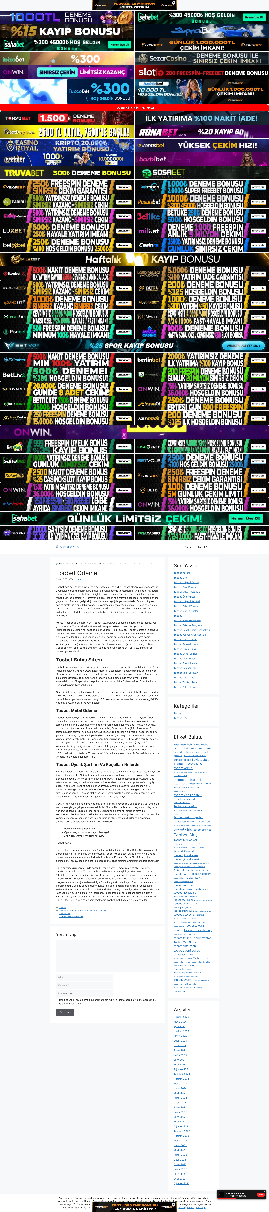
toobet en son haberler (182, 825)
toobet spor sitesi (199, 922)
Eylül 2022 (179, 1178)
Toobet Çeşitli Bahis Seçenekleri (192, 630)
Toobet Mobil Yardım (185, 677)
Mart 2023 (180, 1150)
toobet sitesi (198, 915)
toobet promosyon (184, 910)
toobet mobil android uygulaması (185, 896)
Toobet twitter (201, 938)
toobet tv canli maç (198, 930)
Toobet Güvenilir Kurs (186, 644)
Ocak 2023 (180, 1159)
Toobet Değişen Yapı (185, 668)
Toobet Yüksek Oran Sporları (190, 634)
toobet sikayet (99, 910)
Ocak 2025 (180, 1045)
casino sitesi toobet (200, 748)
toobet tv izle (182, 938)
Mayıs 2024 (180, 1083)
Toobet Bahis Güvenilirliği (188, 620)
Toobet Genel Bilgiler (185, 653)
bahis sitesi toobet (198, 744)
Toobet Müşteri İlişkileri (187, 601)
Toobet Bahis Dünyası (186, 606)
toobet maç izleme (185, 892)
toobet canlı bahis (182, 802)
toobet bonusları (179, 791)
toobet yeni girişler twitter (201, 962)
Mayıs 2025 (180, 1036)
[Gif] (134, 259)
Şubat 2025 (180, 1040)
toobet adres (194, 763)
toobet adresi (183, 768)
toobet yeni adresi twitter (183, 958)
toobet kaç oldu (183, 885)
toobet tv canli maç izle (184, 934)
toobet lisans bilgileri (183, 889)
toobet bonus (194, 787)
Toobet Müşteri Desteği (187, 582)
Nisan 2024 (180, 1088)
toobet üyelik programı (201, 980)
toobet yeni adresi (183, 954)
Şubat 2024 (180, 1097)
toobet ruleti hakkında (203, 911)
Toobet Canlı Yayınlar (186, 672)
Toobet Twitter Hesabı (186, 682)
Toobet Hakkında (181, 870)
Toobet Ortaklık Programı (188, 625)
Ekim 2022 (179, 1174)
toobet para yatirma (186, 903)
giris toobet (178, 756)
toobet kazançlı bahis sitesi (183, 882)
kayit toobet (200, 759)
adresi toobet (180, 744)
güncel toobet (182, 759)
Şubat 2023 (180, 1155)
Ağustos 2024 (182, 1069)
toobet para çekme (182, 907)
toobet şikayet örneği (181, 987)
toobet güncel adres (186, 855)
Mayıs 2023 (180, 1140)
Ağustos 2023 (182, 1126)
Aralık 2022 (180, 1164)
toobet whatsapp (185, 946)
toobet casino (199, 810)
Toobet (188, 547)
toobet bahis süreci (180, 784)
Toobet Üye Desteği (185, 658)
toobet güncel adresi (186, 859)
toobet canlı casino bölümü (183, 810)
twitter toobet (196, 987)
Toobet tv (178, 930)
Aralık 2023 (180, 1107)
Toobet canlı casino (185, 806)
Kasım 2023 (180, 1112)
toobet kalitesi (179, 878)
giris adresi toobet (183, 752)
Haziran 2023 (181, 1135)
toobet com (204, 821)
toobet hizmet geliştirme (199, 870)
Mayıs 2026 (180, 1021)
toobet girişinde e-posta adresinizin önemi (189, 847)
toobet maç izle (201, 889)
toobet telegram (195, 925)
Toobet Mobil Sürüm (185, 639)
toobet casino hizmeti (181, 814)
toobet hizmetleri (181, 874)
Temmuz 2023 (182, 1131)
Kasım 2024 (180, 1055)
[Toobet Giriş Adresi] (68, 547)
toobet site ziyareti (180, 918)
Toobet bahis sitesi (68, 910)
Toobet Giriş (204, 547)
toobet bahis (180, 775)
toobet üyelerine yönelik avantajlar (186, 976)
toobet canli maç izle (185, 799)
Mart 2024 (180, 1093)
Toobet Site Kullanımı (185, 663)
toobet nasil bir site (184, 899)
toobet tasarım (179, 926)
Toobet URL (64, 913)
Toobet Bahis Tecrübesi (187, 592)
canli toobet (181, 748)
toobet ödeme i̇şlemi (183, 969)
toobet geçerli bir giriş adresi (201, 825)
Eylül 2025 (179, 1026)
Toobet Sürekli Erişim (185, 649)
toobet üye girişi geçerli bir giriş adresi (188, 973)
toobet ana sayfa (201, 772)
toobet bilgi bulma (180, 788)
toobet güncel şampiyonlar (199, 863)
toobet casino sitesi (184, 821)
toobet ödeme (85, 910)
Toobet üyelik (182, 979)
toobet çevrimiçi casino (184, 965)
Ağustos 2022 (181, 1183)
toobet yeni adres (187, 950)
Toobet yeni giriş (202, 958)
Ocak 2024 (180, 1102)
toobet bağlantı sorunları (200, 783)
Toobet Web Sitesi (185, 942)
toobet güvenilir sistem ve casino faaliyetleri (189, 867)
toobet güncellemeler (181, 863)
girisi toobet (201, 752)
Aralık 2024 (180, 1050)
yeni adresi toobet (180, 991)
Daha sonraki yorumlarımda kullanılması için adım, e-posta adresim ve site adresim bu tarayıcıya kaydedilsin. (107, 1002)
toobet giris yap (202, 829)
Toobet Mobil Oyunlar (186, 611)
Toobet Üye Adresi (184, 596)
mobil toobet (179, 764)
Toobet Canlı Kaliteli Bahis (71, 916)
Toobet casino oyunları (188, 817)
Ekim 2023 (180, 1116)
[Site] (67, 187)
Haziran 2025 (181, 1031)
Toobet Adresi (182, 573)
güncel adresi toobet (194, 755)
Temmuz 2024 (182, 1074)
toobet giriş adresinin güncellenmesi (187, 844)
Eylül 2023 (179, 1121)
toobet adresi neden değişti (183, 772)
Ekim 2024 (180, 1059)
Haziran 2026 (181, 1017)
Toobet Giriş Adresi (185, 839)
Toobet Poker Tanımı (185, 687)
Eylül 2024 (179, 1064)
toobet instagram (201, 873)
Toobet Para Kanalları (186, 587)
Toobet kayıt (193, 877)
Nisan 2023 (180, 1145)
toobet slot (192, 918)
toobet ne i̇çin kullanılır (204, 900)
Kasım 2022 (180, 1169)
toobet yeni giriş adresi (182, 962)
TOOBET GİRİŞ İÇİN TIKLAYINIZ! (134, 107)
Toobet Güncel (184, 851)
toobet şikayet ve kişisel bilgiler (185, 984)
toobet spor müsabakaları (183, 922)
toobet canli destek (188, 795)
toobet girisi (183, 829)
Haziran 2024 (181, 1078)
